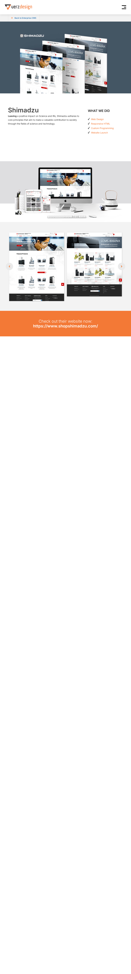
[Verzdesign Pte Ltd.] (18, 7)
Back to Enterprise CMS (25, 18)
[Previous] (9, 266)
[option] (65, 266)
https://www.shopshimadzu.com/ (65, 326)
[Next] (121, 266)
